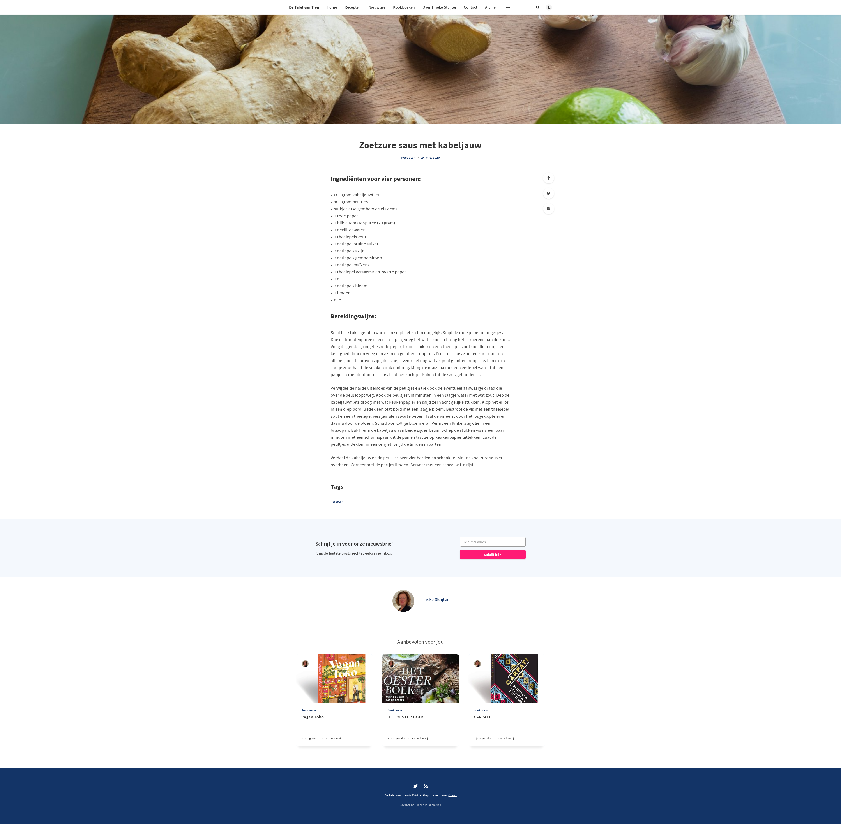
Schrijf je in (492, 554)
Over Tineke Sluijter (439, 7)
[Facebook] (548, 208)
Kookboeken (404, 7)
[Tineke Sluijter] (403, 601)
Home (332, 7)
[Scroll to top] (548, 178)
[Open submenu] (508, 7)
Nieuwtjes (377, 7)
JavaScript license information (420, 805)
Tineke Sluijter (435, 599)
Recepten (353, 7)
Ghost (452, 795)
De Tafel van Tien (304, 7)
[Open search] (537, 7)
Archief (491, 7)
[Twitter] (548, 193)
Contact (470, 7)
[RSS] (426, 786)
